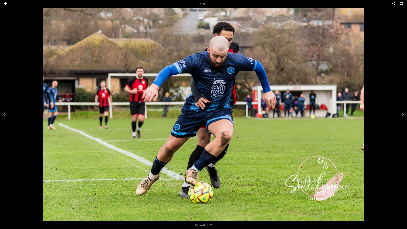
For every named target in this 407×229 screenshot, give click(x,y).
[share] (394, 4)
